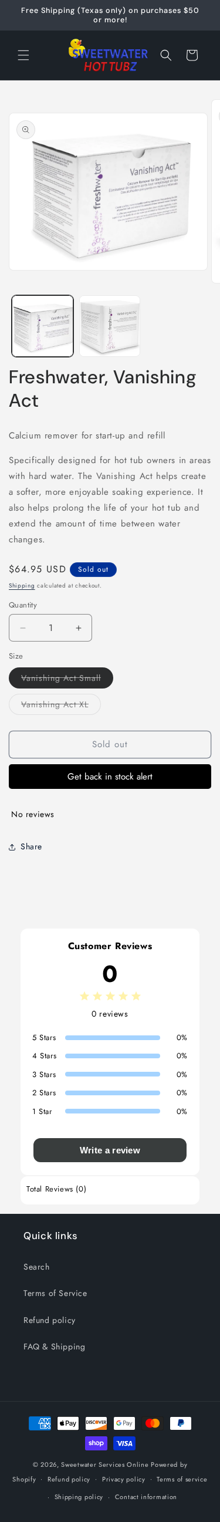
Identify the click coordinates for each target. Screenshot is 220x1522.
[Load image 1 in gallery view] (42, 326)
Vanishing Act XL (61, 706)
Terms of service (182, 1479)
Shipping (22, 585)
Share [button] (31, 846)
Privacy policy (123, 1479)
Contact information (146, 1496)
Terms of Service (55, 1293)
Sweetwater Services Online (104, 1464)
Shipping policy (79, 1496)
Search (36, 1267)
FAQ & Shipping (54, 1346)
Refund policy (49, 1320)
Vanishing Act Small (67, 680)
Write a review (110, 1150)
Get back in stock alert (110, 776)
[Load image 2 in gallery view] (110, 326)
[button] (23, 55)
